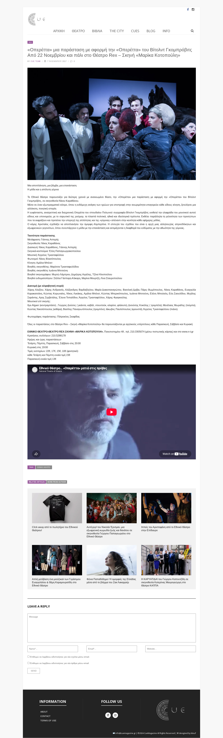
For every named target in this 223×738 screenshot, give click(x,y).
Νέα (30, 42)
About (44, 712)
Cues (135, 31)
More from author (56, 482)
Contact (45, 716)
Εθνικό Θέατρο (43, 467)
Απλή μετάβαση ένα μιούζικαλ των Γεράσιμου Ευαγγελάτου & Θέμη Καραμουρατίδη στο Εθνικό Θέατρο (56, 582)
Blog (151, 31)
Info (166, 31)
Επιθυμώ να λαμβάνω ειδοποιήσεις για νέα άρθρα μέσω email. (59, 663)
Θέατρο (78, 31)
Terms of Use (48, 720)
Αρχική (59, 31)
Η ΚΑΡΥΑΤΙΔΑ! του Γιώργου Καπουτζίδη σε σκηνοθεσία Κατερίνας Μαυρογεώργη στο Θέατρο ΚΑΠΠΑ (164, 582)
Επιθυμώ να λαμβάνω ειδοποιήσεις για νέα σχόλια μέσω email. (60, 657)
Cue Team (36, 61)
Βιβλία (97, 31)
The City (117, 31)
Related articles (37, 482)
